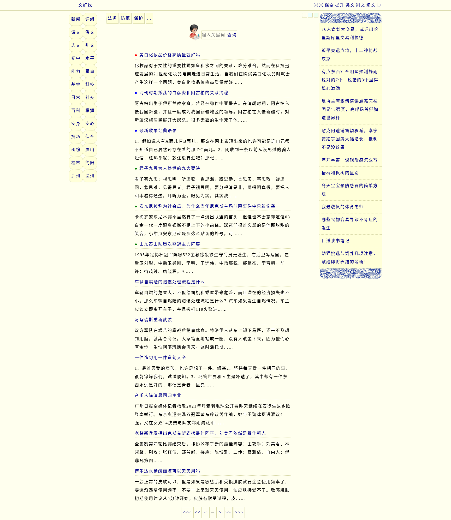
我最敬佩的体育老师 (343, 207)
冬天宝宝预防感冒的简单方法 (350, 189)
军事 (90, 71)
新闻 (76, 19)
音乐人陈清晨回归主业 (158, 395)
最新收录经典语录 (158, 130)
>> (228, 512)
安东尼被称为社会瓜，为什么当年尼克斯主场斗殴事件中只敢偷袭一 (209, 206)
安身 (76, 123)
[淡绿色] (316, 15)
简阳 (90, 162)
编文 (371, 5)
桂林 (76, 162)
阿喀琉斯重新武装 (153, 320)
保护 (138, 18)
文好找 (85, 5)
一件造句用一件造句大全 (160, 357)
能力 (76, 71)
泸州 (76, 176)
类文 (350, 5)
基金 (76, 84)
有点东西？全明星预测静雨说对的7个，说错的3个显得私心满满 (350, 80)
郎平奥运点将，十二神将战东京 (350, 54)
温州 (90, 176)
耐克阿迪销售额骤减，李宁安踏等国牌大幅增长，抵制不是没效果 (350, 139)
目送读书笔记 (336, 240)
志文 (76, 45)
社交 (90, 97)
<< (197, 512)
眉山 (90, 149)
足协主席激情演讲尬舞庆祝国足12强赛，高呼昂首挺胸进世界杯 (350, 109)
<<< (186, 512)
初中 (76, 58)
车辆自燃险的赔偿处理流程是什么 (170, 282)
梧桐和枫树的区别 (340, 173)
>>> (239, 512)
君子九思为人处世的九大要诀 (169, 168)
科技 (90, 84)
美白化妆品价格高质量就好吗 (169, 55)
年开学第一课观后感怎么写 (350, 160)
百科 (76, 110)
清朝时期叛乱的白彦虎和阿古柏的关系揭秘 (184, 93)
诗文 (76, 32)
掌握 (90, 110)
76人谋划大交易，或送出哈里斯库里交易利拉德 (350, 33)
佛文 (90, 32)
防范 (125, 18)
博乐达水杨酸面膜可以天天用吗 (167, 471)
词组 (90, 19)
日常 (76, 97)
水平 (90, 58)
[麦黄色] (304, 15)
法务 (112, 18)
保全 (329, 5)
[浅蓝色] (310, 15)
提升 (340, 5)
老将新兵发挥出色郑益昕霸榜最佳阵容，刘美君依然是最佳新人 (200, 433)
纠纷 (76, 149)
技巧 (76, 136)
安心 (90, 123)
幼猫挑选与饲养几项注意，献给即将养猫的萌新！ (350, 257)
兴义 (319, 5)
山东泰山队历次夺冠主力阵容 (169, 244)
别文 (360, 5)
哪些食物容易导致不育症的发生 (350, 223)
